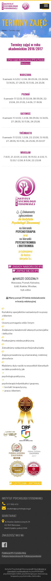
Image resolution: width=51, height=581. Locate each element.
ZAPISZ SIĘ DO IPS (27, 270)
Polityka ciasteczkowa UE (12, 556)
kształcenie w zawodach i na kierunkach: (26, 570)
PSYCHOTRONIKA (25, 242)
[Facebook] (4, 546)
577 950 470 (12, 504)
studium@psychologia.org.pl (19, 508)
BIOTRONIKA (26, 245)
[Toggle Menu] (46, 6)
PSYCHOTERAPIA (25, 231)
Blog (24, 553)
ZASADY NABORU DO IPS (27, 266)
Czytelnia (18, 553)
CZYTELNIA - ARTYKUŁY (27, 483)
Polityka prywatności (32, 556)
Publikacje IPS (8, 553)
